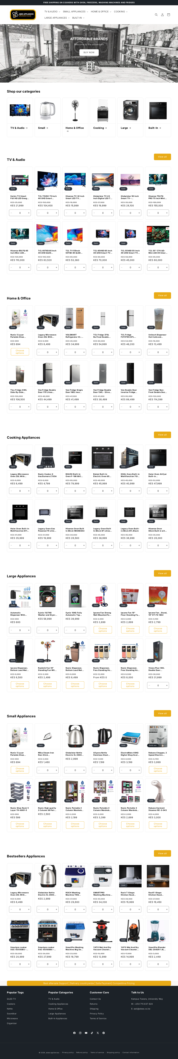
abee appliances (52, 1053)
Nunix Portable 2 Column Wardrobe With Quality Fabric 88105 (75, 809)
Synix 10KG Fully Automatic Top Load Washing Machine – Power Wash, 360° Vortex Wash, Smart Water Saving (75, 613)
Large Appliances (57, 1013)
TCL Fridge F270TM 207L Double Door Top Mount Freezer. (129, 335)
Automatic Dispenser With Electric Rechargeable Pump (17, 613)
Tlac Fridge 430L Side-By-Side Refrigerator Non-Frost (19, 391)
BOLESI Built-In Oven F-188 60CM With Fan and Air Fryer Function (74, 475)
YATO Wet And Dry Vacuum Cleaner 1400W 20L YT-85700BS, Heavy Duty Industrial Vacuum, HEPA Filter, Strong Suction (102, 948)
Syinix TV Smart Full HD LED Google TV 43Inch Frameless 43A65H (19, 197)
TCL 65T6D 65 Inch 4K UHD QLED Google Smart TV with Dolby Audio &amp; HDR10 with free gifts (47, 252)
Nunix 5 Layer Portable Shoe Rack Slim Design (18, 335)
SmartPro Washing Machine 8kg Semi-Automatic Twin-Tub (75, 948)
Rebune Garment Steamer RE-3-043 (158, 809)
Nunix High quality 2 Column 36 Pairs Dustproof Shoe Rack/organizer (47, 809)
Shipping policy (113, 1052)
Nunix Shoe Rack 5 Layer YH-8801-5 (19, 809)
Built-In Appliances (57, 1018)
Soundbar (12, 1013)
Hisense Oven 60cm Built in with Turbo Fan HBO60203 (157, 529)
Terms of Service (98, 1018)
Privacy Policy (97, 1013)
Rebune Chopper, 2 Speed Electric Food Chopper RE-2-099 (158, 753)
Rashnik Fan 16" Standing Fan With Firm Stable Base (47, 669)
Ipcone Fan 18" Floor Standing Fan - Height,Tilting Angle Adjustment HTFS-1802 (130, 613)
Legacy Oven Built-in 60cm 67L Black (130, 529)
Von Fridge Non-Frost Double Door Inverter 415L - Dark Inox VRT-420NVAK (157, 391)
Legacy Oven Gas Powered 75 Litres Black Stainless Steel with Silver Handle (46, 529)
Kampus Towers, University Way (147, 999)
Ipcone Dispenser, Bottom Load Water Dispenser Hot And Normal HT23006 (19, 669)
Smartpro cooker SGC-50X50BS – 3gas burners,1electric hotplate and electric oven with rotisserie (19, 948)
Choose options (20, 351)
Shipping (94, 1009)
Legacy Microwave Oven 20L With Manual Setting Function (47, 335)
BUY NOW (89, 52)
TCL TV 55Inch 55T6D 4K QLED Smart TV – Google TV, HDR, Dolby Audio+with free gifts (75, 252)
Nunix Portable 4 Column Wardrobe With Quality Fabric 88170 (102, 809)
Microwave (12, 1018)
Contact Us (95, 999)
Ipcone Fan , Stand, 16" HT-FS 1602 (158, 613)
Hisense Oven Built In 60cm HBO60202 (75, 529)
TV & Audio (17, 127)
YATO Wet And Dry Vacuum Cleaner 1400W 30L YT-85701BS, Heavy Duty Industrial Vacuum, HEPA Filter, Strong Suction (130, 948)
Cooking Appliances (58, 1004)
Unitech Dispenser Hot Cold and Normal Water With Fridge (158, 335)
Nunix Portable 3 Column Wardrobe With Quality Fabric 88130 (130, 809)
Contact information (131, 1052)
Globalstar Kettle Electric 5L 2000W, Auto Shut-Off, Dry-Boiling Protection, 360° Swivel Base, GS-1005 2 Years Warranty (75, 753)
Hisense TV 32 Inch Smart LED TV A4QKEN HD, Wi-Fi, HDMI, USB (75, 197)
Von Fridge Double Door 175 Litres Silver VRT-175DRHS (47, 391)
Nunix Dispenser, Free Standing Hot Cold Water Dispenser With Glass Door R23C (102, 669)
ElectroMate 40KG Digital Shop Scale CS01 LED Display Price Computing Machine (130, 753)
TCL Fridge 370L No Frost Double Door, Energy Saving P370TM (101, 335)
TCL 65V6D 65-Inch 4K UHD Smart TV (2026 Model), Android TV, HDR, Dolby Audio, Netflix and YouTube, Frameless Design (102, 252)
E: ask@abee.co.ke (140, 1009)
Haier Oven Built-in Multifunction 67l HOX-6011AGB (19, 529)
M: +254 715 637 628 (142, 1004)
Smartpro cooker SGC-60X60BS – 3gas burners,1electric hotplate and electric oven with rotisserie (47, 948)
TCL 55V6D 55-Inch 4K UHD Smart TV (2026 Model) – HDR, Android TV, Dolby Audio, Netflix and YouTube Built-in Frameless (130, 252)
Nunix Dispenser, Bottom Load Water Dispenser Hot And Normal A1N (75, 669)
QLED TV (11, 999)
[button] (52, 11)
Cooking (98, 127)
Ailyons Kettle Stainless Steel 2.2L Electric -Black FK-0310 (100, 753)
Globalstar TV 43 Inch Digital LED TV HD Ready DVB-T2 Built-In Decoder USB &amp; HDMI (102, 197)
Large (124, 127)
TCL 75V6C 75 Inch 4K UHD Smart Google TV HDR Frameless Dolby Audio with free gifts (47, 197)
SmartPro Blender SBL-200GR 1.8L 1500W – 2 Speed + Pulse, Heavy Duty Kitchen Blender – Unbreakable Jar (158, 948)
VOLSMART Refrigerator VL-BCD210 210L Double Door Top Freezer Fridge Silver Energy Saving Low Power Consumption (74, 335)
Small (41, 127)
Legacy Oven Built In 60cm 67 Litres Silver (102, 529)
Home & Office (75, 127)
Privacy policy (68, 1052)
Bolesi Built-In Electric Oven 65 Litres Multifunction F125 (102, 475)
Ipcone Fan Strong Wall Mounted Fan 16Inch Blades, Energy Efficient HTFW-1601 (102, 613)
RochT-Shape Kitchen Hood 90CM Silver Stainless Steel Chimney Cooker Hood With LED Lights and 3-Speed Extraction (158, 893)
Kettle (10, 1009)
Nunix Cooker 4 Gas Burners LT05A (47, 475)
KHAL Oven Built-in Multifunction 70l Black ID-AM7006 (130, 475)
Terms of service (97, 1052)
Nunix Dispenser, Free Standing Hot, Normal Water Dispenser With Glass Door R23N (130, 669)
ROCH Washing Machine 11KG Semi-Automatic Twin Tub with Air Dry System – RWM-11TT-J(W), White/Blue (74, 893)
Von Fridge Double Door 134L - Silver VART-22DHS (102, 391)
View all (162, 156)
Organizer (12, 1023)
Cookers (11, 1004)
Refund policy (82, 1052)
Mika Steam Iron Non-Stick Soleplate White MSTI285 (46, 753)
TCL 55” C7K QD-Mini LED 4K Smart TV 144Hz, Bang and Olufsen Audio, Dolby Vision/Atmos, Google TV (158, 252)
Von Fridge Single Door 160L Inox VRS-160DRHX (74, 391)
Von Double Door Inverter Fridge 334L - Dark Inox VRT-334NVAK (129, 391)
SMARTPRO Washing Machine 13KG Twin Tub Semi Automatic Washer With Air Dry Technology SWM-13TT (101, 893)
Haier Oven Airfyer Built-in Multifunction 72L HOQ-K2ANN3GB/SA (158, 475)
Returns (93, 1004)
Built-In (153, 127)
